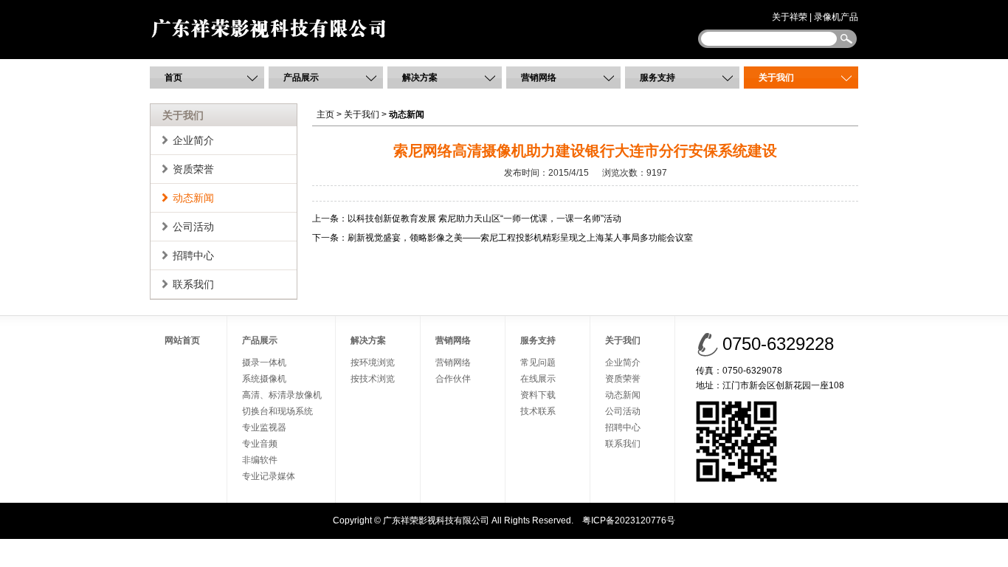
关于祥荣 (789, 17)
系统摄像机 (264, 379)
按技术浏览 (373, 379)
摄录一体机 (264, 362)
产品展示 (301, 77)
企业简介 (193, 140)
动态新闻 (193, 198)
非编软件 (259, 460)
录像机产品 (836, 17)
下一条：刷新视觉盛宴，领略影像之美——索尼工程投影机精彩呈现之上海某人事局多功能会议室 (502, 238)
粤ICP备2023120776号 (628, 520)
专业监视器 (264, 427)
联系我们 (193, 284)
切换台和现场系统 (277, 411)
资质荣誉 (193, 169)
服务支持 (657, 77)
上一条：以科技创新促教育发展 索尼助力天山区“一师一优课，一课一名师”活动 (466, 218)
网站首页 (182, 340)
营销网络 (538, 77)
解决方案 (420, 77)
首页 (173, 77)
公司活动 (193, 227)
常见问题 (538, 362)
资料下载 (538, 395)
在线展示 (538, 379)
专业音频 (259, 444)
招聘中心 (193, 255)
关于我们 (776, 77)
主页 (325, 114)
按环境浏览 (373, 362)
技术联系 (538, 411)
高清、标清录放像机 (282, 395)
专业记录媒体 (268, 476)
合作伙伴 (453, 379)
